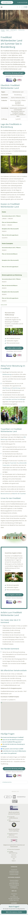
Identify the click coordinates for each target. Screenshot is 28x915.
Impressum (13, 855)
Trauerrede (13, 463)
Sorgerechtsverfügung (14, 885)
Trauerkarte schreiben (14, 872)
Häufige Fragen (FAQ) (14, 900)
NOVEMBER (14, 903)
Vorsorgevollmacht (14, 882)
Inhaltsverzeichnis (7, 782)
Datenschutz (13, 857)
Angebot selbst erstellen (14, 348)
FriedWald (3, 31)
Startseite (3, 30)
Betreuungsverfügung (14, 883)
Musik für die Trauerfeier (19, 493)
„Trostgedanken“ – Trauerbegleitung (14, 887)
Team (14, 895)
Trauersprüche (14, 869)
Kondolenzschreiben (14, 874)
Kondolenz (14, 866)
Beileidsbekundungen (14, 871)
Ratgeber (7, 30)
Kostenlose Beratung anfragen (14, 73)
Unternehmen (14, 894)
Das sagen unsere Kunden (14, 898)
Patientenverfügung (14, 880)
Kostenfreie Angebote (14, 877)
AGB (14, 858)
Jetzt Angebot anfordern (14, 595)
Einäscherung (16, 388)
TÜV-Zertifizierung (14, 897)
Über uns (14, 891)
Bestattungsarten (14, 30)
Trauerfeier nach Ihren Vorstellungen (15, 399)
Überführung (6, 388)
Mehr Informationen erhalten (14, 912)
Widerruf (14, 860)
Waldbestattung (21, 30)
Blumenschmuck (5, 493)
